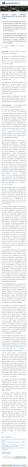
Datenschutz (24, 465)
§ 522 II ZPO (14, 101)
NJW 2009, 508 (13, 346)
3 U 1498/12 (5, 47)
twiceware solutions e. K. (16, 465)
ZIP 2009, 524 (8, 348)
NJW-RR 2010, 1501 (12, 132)
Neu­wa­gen (24, 456)
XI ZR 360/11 (20, 407)
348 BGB (22, 111)
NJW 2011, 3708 (13, 350)
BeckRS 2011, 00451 (7, 175)
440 (9, 111)
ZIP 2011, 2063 (7, 352)
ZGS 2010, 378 (19, 130)
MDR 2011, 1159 (22, 350)
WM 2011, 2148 (16, 352)
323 (11, 111)
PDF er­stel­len (7, 453)
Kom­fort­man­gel (19, 458)
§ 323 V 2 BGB (19, 307)
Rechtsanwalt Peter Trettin (16, 465)
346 (18, 111)
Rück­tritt (24, 458)
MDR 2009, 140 (22, 346)
